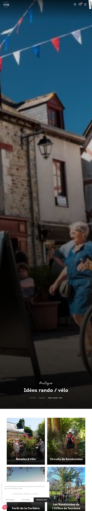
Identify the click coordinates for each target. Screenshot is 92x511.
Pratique (41, 398)
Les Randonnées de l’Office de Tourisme (66, 506)
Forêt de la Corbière (26, 508)
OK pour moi (41, 500)
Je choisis (26, 500)
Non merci (10, 500)
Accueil (33, 398)
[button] (4, 507)
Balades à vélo (26, 459)
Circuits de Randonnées (66, 459)
